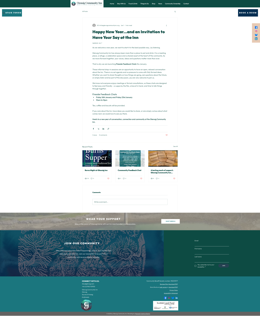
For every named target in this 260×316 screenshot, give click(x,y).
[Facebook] (256, 27)
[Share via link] (108, 129)
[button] (175, 11)
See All (175, 146)
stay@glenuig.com (88, 284)
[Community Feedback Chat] (130, 158)
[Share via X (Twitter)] (98, 129)
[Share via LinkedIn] (103, 129)
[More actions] (166, 25)
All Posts (85, 11)
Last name (198, 257)
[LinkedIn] (256, 38)
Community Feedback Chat (129, 170)
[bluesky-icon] (256, 35)
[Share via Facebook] (93, 129)
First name (198, 249)
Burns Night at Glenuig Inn (96, 170)
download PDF (173, 287)
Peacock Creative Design (142, 313)
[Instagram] (256, 31)
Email (196, 241)
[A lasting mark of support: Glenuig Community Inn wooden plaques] (163, 158)
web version (163, 287)
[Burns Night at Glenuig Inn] (97, 158)
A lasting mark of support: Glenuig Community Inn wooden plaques (162, 171)
